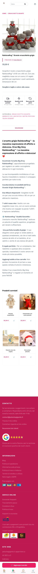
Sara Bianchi (18, 60)
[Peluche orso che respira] (11, 338)
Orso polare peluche (27, 350)
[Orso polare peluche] (27, 338)
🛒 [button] (14, 320)
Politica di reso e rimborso (11, 470)
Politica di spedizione (10, 464)
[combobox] (16, 4)
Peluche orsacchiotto (10, 314)
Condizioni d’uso (8, 506)
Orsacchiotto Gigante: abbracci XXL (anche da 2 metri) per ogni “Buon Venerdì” (18, 116)
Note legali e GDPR (9, 477)
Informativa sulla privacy (11, 467)
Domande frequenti (9, 499)
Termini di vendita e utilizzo (12, 474)
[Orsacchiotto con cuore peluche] (27, 302)
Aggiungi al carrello (20, 565)
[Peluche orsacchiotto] (11, 302)
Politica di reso (7, 509)
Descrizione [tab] (19, 128)
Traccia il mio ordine (9, 421)
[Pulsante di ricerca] (25, 4)
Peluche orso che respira (10, 350)
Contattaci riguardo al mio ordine (14, 424)
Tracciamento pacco (9, 503)
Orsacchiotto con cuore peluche (27, 314)
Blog (4, 460)
